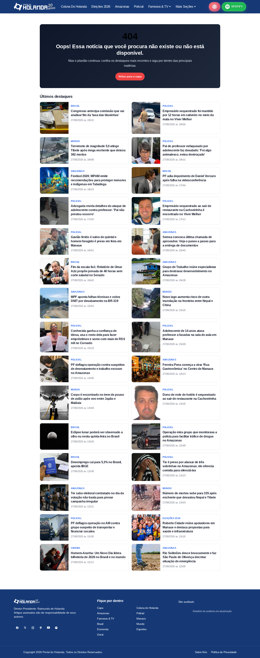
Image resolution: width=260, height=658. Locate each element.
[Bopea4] (34, 7)
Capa (100, 607)
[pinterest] (40, 627)
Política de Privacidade (224, 652)
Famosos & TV (105, 618)
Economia (102, 629)
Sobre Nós (201, 652)
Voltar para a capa (130, 76)
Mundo (140, 623)
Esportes (141, 629)
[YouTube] (48, 627)
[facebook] (17, 627)
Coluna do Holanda (147, 607)
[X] (25, 627)
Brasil (100, 623)
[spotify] (56, 627)
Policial (140, 613)
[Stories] (214, 6)
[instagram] (33, 627)
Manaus (141, 618)
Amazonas (103, 613)
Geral (100, 634)
